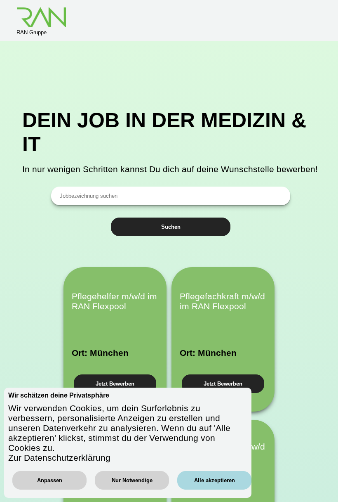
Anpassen (49, 480)
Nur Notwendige (132, 480)
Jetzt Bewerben (115, 384)
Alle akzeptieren (214, 480)
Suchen (171, 227)
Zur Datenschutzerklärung (59, 457)
